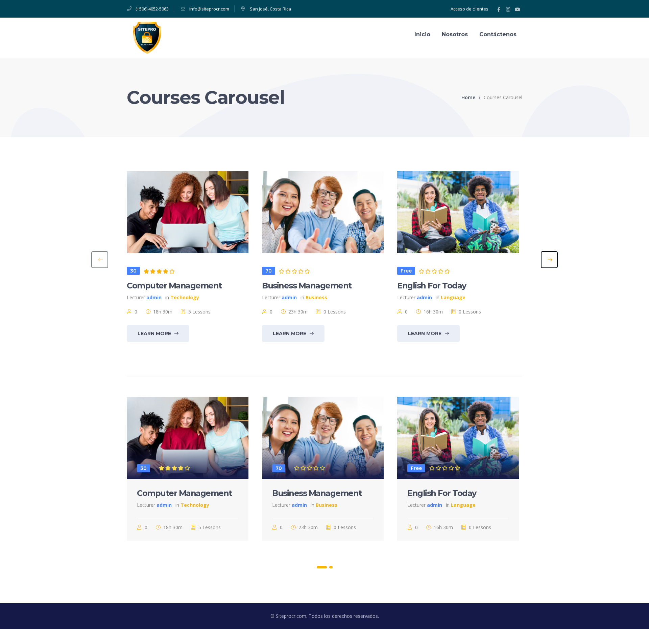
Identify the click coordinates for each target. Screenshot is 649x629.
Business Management (307, 285)
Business (316, 297)
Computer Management (174, 285)
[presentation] (99, 259)
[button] (321, 566)
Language (453, 297)
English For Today (431, 285)
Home (468, 97)
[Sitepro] (147, 37)
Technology (184, 297)
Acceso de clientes (469, 9)
